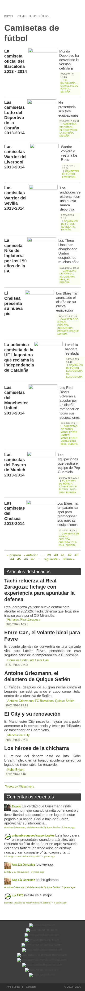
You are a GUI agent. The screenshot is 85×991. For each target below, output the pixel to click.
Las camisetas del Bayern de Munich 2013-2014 (15, 464)
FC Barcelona (67, 81)
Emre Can (42, 660)
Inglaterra (67, 276)
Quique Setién (64, 701)
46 (26, 559)
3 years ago (37, 872)
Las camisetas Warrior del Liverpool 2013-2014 (15, 156)
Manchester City (18, 735)
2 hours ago (68, 827)
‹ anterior (31, 555)
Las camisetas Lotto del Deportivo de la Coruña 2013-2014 (14, 118)
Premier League (68, 331)
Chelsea (63, 325)
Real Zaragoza (30, 619)
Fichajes (13, 619)
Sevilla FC (68, 226)
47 (33, 559)
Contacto (31, 986)
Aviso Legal (13, 986)
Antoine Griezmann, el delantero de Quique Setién (37, 676)
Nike (62, 279)
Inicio (8, 16)
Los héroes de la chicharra (36, 748)
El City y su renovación (32, 714)
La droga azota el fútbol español (22, 856)
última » (69, 559)
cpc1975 (17, 895)
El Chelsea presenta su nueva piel (13, 303)
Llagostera (74, 371)
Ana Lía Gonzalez (23, 864)
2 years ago (48, 856)
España (65, 91)
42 (70, 555)
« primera (14, 555)
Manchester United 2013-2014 (69, 441)
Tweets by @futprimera (19, 786)
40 (56, 555)
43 (76, 555)
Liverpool (69, 177)
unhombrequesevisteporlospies (33, 835)
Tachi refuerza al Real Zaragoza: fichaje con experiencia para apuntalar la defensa (39, 590)
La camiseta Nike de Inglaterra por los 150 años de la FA (15, 255)
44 (12, 559)
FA (68, 279)
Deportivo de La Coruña (69, 131)
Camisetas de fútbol (33, 16)
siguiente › (52, 559)
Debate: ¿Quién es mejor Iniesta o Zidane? (27, 902)
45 (19, 559)
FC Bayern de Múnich (67, 482)
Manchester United (69, 433)
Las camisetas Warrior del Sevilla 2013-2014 (15, 198)
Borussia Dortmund (20, 660)
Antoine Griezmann (20, 701)
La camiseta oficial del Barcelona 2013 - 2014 (15, 61)
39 (49, 555)
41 (63, 555)
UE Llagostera (74, 375)
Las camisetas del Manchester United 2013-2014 (16, 400)
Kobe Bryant (15, 769)
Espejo (16, 806)
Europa (64, 282)
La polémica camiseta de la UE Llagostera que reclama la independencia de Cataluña (19, 357)
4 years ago (60, 902)
